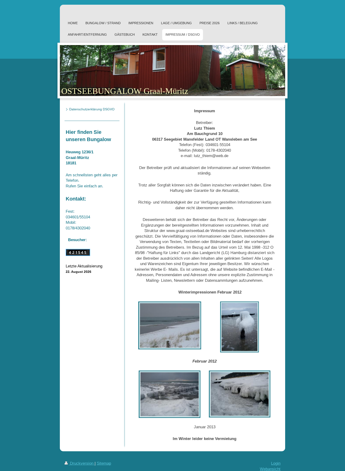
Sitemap (104, 463)
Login (275, 463)
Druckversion (82, 463)
